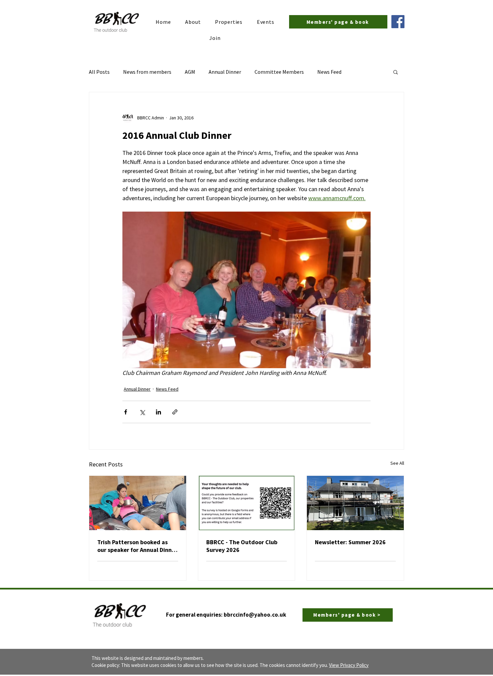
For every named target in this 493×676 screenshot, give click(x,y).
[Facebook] (397, 21)
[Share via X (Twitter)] (142, 412)
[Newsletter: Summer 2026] (355, 503)
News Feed (329, 71)
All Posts (99, 71)
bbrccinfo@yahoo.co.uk (255, 614)
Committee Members (279, 71)
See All (397, 463)
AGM (190, 71)
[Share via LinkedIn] (158, 412)
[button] (395, 71)
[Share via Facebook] (125, 412)
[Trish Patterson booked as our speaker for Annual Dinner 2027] (137, 503)
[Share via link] (175, 412)
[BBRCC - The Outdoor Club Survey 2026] (246, 503)
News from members (147, 71)
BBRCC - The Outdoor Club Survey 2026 (241, 546)
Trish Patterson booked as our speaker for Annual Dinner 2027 (137, 546)
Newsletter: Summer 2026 (350, 542)
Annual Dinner (225, 71)
